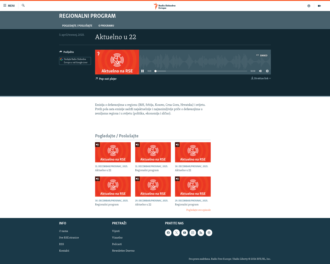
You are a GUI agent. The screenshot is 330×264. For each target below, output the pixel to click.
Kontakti (64, 251)
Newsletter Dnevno (123, 251)
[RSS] (201, 232)
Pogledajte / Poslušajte (77, 25)
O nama (63, 231)
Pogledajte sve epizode (198, 210)
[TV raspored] (209, 232)
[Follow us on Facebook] (168, 232)
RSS (61, 244)
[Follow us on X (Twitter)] (176, 232)
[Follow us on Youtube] (184, 232)
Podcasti (117, 244)
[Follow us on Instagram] (192, 232)
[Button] (66, 53)
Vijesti (116, 231)
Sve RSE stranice (69, 237)
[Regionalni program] (153, 152)
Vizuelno (117, 237)
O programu (106, 25)
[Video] (319, 5)
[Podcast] (309, 5)
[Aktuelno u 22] (113, 152)
